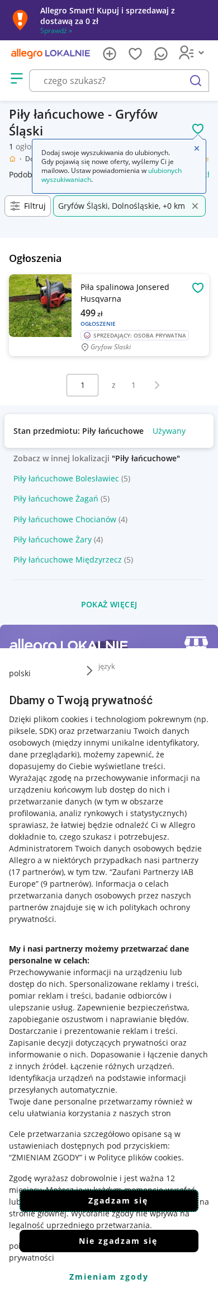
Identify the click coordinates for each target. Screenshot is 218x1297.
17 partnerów (36, 872)
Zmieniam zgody (109, 1276)
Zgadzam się (118, 1200)
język (106, 666)
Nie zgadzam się (118, 1240)
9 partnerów (66, 883)
